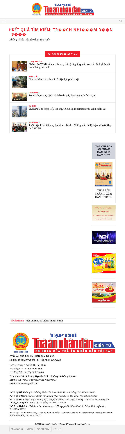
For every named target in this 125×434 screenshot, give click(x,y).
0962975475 (51, 379)
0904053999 (19, 409)
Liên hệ (57, 429)
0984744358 (24, 379)
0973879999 (37, 379)
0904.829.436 (88, 392)
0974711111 (36, 415)
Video (30, 429)
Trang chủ (17, 429)
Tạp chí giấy (43, 429)
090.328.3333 (90, 395)
